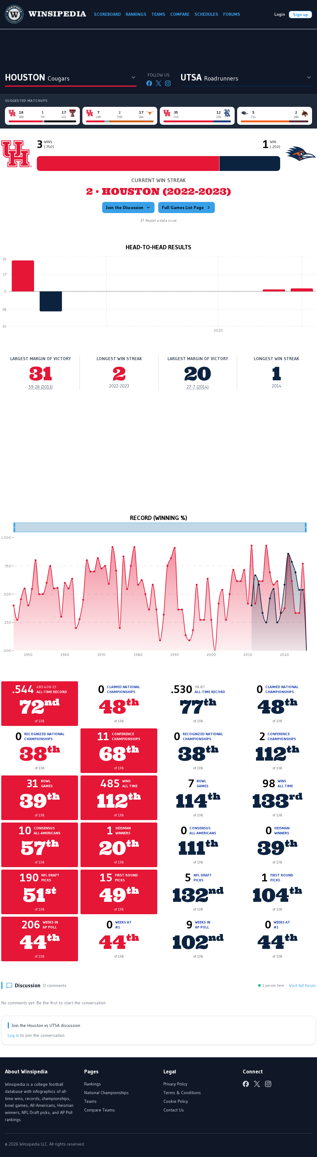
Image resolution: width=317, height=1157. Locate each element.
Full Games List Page (183, 207)
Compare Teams (99, 1110)
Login (279, 14)
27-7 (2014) (198, 387)
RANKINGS (136, 14)
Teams (90, 1101)
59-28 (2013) (40, 387)
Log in (13, 1035)
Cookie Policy (175, 1101)
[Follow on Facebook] (149, 83)
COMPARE (179, 14)
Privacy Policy (175, 1084)
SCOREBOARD (107, 14)
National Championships (106, 1092)
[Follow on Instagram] (168, 83)
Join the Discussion (124, 207)
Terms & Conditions (182, 1092)
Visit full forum (302, 985)
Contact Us (173, 1110)
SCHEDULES (206, 14)
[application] (158, 296)
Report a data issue (161, 220)
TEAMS (158, 14)
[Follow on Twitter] (158, 83)
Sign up (300, 14)
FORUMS (231, 14)
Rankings (92, 1084)
